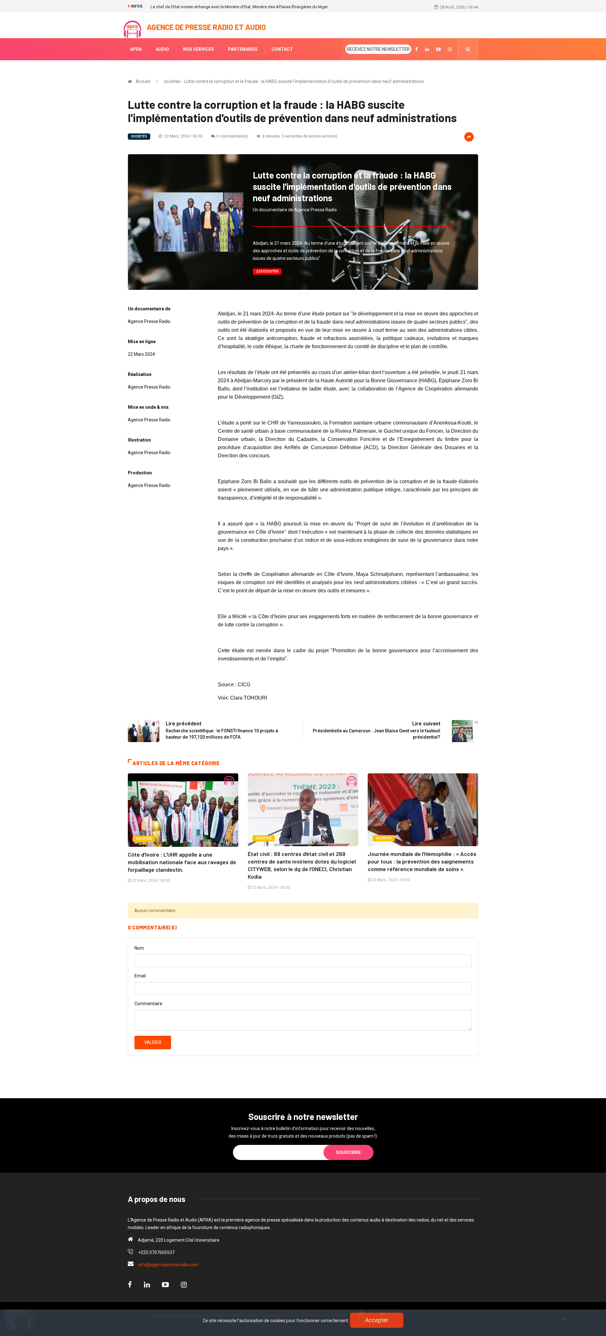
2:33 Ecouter (267, 271)
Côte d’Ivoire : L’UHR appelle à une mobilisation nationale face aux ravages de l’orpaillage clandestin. (182, 862)
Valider (152, 1042)
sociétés (139, 136)
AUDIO (162, 49)
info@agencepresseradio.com (168, 1264)
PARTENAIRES (243, 49)
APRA (136, 49)
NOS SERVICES (198, 49)
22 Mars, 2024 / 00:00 (183, 136)
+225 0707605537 (156, 1252)
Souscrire (348, 1152)
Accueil (143, 81)
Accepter (376, 1320)
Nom (139, 948)
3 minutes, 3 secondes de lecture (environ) (299, 136)
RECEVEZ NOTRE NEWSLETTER (378, 49)
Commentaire (148, 1003)
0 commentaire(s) (232, 136)
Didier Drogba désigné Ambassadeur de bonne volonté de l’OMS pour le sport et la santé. (232, 6)
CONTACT (282, 49)
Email (140, 975)
